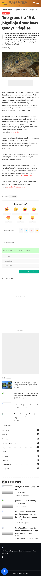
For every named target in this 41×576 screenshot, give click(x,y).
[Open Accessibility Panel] (4, 571)
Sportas (5, 456)
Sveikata (5, 460)
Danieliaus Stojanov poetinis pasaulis (26, 405)
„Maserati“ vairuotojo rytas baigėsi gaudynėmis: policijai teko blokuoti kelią (25, 416)
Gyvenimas (6, 439)
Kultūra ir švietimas (9, 443)
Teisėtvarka (6, 464)
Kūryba (4, 447)
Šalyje (4, 452)
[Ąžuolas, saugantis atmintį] (7, 503)
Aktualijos (5, 430)
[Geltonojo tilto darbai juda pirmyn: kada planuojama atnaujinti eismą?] (7, 385)
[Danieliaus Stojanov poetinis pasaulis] (7, 406)
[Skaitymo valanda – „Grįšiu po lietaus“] (7, 489)
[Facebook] (21, 230)
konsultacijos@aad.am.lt (15, 187)
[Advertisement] (20, 83)
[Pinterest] (31, 230)
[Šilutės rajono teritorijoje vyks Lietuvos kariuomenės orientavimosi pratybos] (7, 396)
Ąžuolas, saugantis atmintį (25, 501)
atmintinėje (15, 132)
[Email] (37, 230)
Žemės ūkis (6, 469)
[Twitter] (26, 230)
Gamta (6, 13)
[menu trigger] (37, 3)
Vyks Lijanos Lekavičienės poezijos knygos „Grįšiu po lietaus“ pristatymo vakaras (26, 514)
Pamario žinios (20, 492)
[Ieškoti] (34, 3)
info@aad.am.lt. (26, 176)
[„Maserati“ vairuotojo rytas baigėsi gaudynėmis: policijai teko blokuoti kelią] (7, 417)
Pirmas (13, 196)
